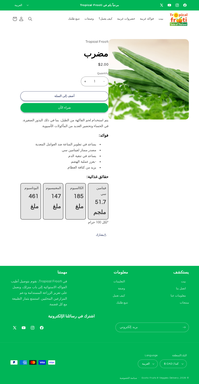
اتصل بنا (181, 288)
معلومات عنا (178, 295)
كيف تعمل (119, 295)
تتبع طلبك (122, 302)
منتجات (184, 302)
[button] (30, 18)
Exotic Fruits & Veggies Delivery (160, 378)
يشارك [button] (100, 234)
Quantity (102, 73)
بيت (183, 281)
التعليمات (119, 281)
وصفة (121, 288)
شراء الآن (64, 107)
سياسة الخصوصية (128, 378)
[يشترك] (184, 327)
